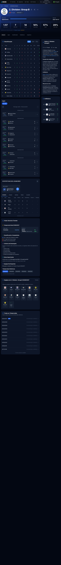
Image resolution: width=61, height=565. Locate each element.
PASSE (22, 194)
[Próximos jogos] (38, 107)
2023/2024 (24, 271)
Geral (29, 41)
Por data (4, 103)
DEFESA (16, 194)
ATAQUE (10, 194)
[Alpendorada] (5, 201)
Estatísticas (22, 34)
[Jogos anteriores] (3, 107)
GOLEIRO (28, 194)
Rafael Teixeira (47, 55)
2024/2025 (18, 271)
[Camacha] (5, 204)
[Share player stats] (37, 181)
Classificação (15, 34)
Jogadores (29, 34)
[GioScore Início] (3, 2)
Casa (33, 41)
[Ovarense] (5, 208)
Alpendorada (29, 231)
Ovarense (5, 229)
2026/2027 (5, 271)
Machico (52, 120)
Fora (37, 41)
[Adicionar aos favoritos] (31, 9)
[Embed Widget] (37, 9)
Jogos (8, 34)
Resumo (3, 34)
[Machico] (5, 212)
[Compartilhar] (34, 9)
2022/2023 (30, 271)
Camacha (52, 110)
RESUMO (4, 194)
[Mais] (38, 2)
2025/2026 (11, 271)
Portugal (55, 51)
